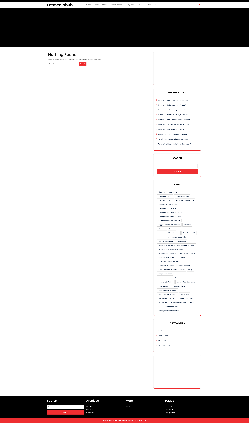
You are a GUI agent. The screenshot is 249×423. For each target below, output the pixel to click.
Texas (191, 302)
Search (82, 64)
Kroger (190, 270)
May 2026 (89, 406)
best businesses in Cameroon (169, 221)
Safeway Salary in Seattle (168, 294)
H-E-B (183, 257)
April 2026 (89, 409)
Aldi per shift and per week (168, 204)
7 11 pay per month (165, 196)
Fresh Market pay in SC (188, 253)
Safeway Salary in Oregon (168, 290)
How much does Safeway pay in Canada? (174, 120)
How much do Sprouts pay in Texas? (172, 105)
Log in (128, 406)
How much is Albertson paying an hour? (173, 110)
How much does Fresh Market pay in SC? (173, 100)
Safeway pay (163, 286)
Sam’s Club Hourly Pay (166, 298)
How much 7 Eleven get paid (169, 261)
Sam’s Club (185, 294)
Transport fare (101, 5)
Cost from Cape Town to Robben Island (173, 237)
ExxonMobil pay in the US (167, 253)
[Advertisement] (177, 68)
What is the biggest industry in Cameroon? (174, 144)
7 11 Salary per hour (182, 196)
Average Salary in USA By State (170, 217)
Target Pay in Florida (178, 302)
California (187, 225)
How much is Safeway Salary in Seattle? (173, 115)
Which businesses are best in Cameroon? (174, 139)
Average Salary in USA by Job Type (171, 212)
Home (88, 5)
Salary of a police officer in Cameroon (172, 134)
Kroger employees (165, 274)
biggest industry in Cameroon (169, 225)
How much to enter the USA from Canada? (174, 266)
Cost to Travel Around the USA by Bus (172, 241)
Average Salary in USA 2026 (168, 208)
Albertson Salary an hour (185, 200)
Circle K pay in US (189, 233)
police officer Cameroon (186, 282)
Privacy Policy (170, 413)
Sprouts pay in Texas (185, 298)
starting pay (163, 302)
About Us (168, 406)
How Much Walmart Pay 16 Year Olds (172, 270)
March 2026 (90, 413)
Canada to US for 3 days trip (169, 233)
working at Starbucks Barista (169, 311)
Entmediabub (60, 4)
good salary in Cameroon (168, 257)
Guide (141, 5)
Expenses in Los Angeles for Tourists (171, 249)
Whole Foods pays (171, 306)
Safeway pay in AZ (178, 286)
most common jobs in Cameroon (171, 278)
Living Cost (130, 5)
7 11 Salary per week (166, 200)
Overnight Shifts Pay (166, 282)
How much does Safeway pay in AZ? (172, 129)
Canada (172, 229)
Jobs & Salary (116, 5)
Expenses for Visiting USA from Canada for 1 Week (176, 245)
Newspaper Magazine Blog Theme (117, 420)
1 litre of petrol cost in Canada (169, 192)
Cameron (162, 229)
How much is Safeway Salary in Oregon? (173, 124)
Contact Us (152, 5)
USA (160, 306)
